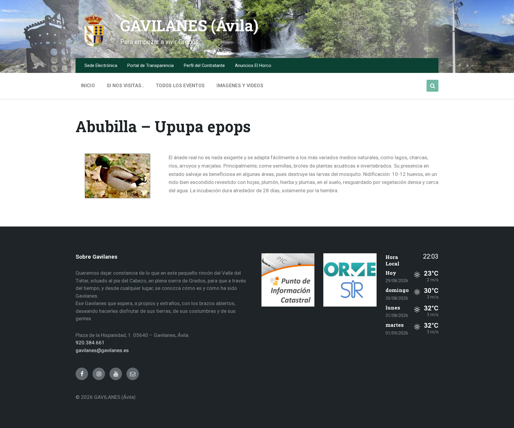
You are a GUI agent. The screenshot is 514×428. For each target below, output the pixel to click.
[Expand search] (432, 86)
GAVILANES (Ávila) (189, 25)
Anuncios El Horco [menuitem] (253, 65)
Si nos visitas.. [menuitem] (125, 85)
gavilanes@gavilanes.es (102, 350)
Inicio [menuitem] (88, 85)
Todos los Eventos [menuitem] (180, 85)
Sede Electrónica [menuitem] (100, 65)
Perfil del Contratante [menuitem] (204, 65)
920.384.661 (90, 343)
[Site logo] (93, 46)
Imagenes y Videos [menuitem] (240, 85)
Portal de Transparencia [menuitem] (150, 65)
